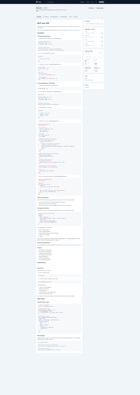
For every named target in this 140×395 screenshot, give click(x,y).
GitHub (86, 78)
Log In (101, 2)
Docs (92, 2)
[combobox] (56, 2)
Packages (82, 2)
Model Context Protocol (89, 80)
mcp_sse (39, 8)
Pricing (87, 2)
